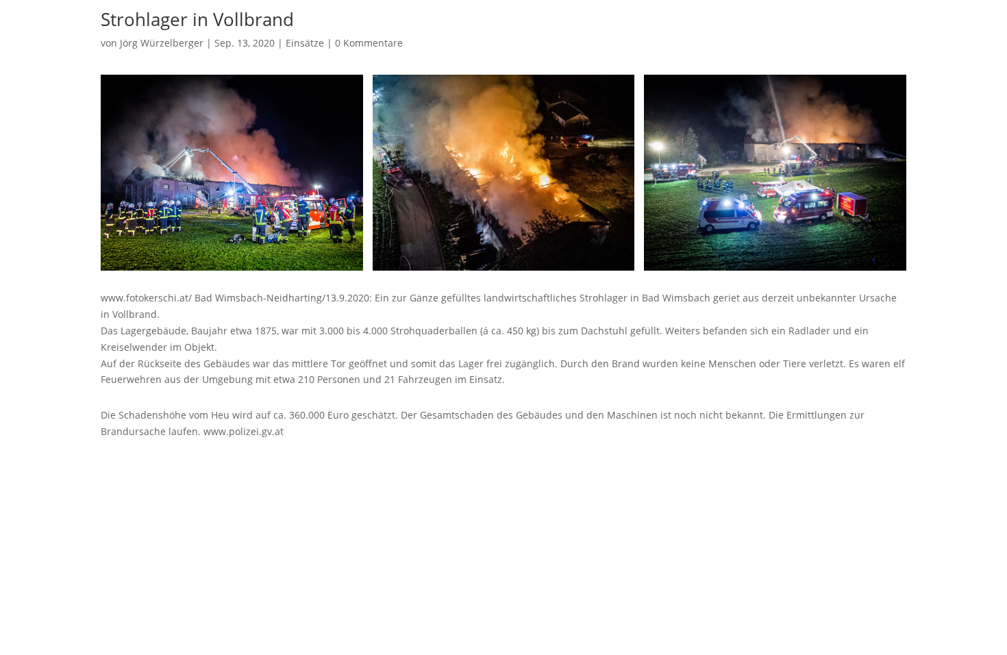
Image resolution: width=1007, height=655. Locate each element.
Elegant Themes (170, 467)
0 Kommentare (369, 42)
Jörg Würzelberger (161, 42)
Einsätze (305, 42)
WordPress (265, 467)
